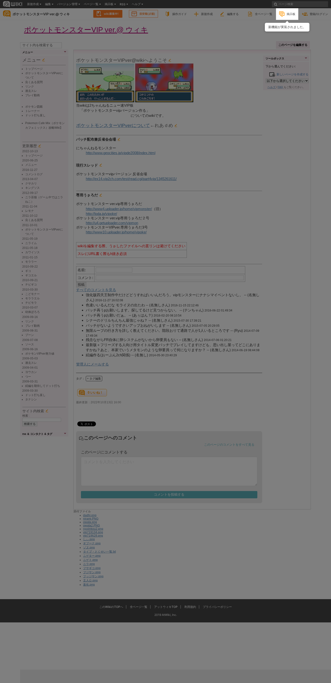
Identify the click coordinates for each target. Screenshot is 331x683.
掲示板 (291, 14)
